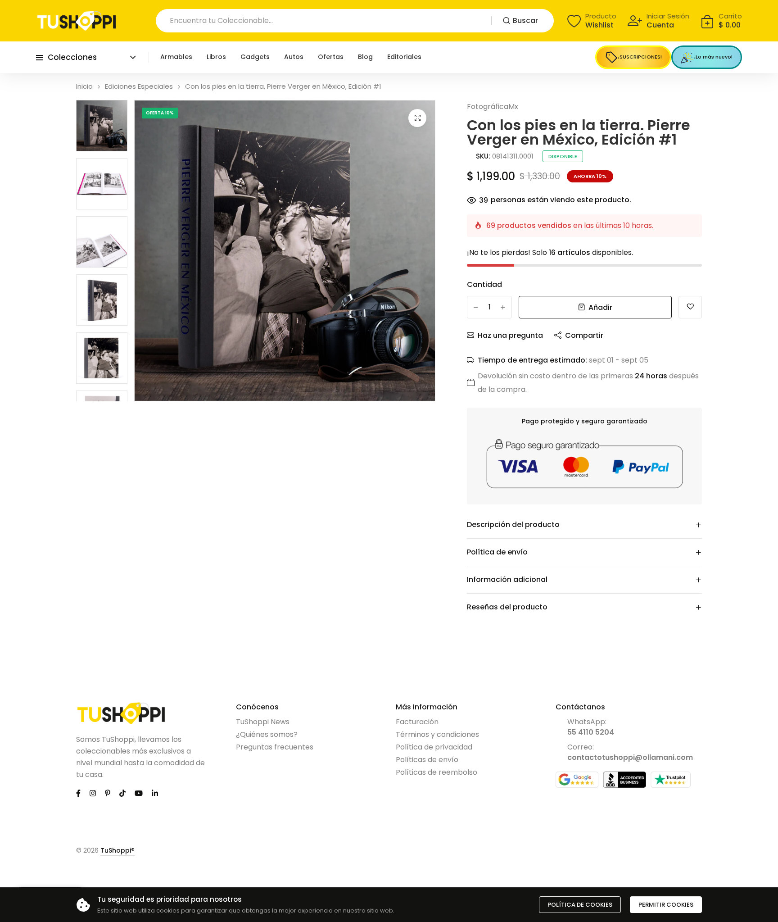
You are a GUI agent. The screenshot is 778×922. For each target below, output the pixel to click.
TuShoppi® (117, 850)
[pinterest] (107, 792)
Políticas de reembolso (436, 772)
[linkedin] (155, 792)
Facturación (417, 722)
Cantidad (484, 284)
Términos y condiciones (437, 734)
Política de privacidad (434, 747)
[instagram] (93, 792)
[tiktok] (122, 792)
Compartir (584, 335)
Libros (216, 56)
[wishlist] (690, 307)
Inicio (84, 86)
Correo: (630, 752)
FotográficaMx (492, 106)
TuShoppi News (262, 722)
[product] (417, 118)
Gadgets (255, 56)
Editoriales (404, 56)
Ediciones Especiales (139, 86)
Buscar (525, 20)
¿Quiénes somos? (267, 734)
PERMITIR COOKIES (665, 904)
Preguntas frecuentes (274, 747)
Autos (293, 56)
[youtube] (139, 792)
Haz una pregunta (510, 335)
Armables (176, 56)
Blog (365, 56)
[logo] (76, 20)
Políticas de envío (427, 759)
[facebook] (78, 792)
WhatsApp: (590, 727)
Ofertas (331, 56)
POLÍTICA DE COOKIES (579, 904)
